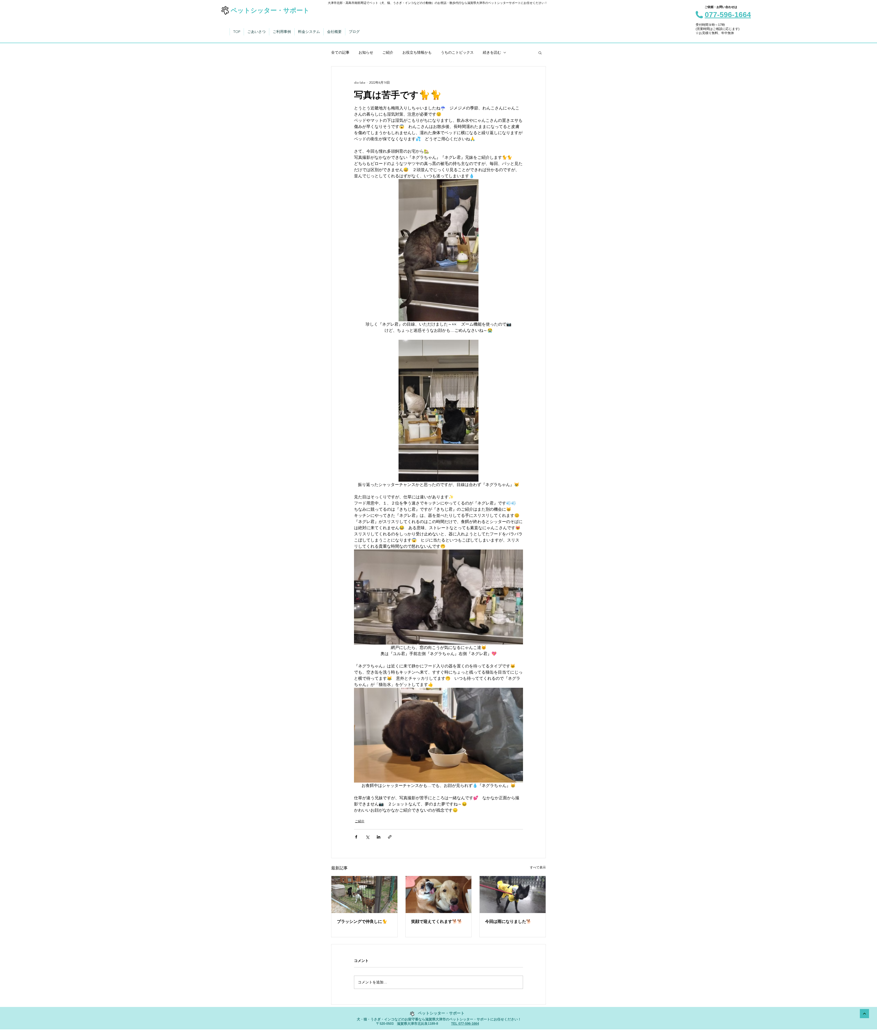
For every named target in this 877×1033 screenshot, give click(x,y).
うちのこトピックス (457, 52)
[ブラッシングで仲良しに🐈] (364, 894)
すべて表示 (538, 867)
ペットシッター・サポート (270, 10)
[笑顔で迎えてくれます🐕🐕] (439, 894)
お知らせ (366, 52)
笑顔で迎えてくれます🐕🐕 (436, 921)
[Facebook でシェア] (356, 837)
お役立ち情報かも (417, 52)
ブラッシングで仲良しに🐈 (362, 921)
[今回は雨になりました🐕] (513, 894)
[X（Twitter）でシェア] (367, 837)
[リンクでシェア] (390, 837)
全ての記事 (340, 52)
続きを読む (492, 52)
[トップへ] (864, 1013)
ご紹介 (387, 52)
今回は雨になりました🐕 (508, 921)
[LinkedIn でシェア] (378, 837)
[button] (540, 52)
